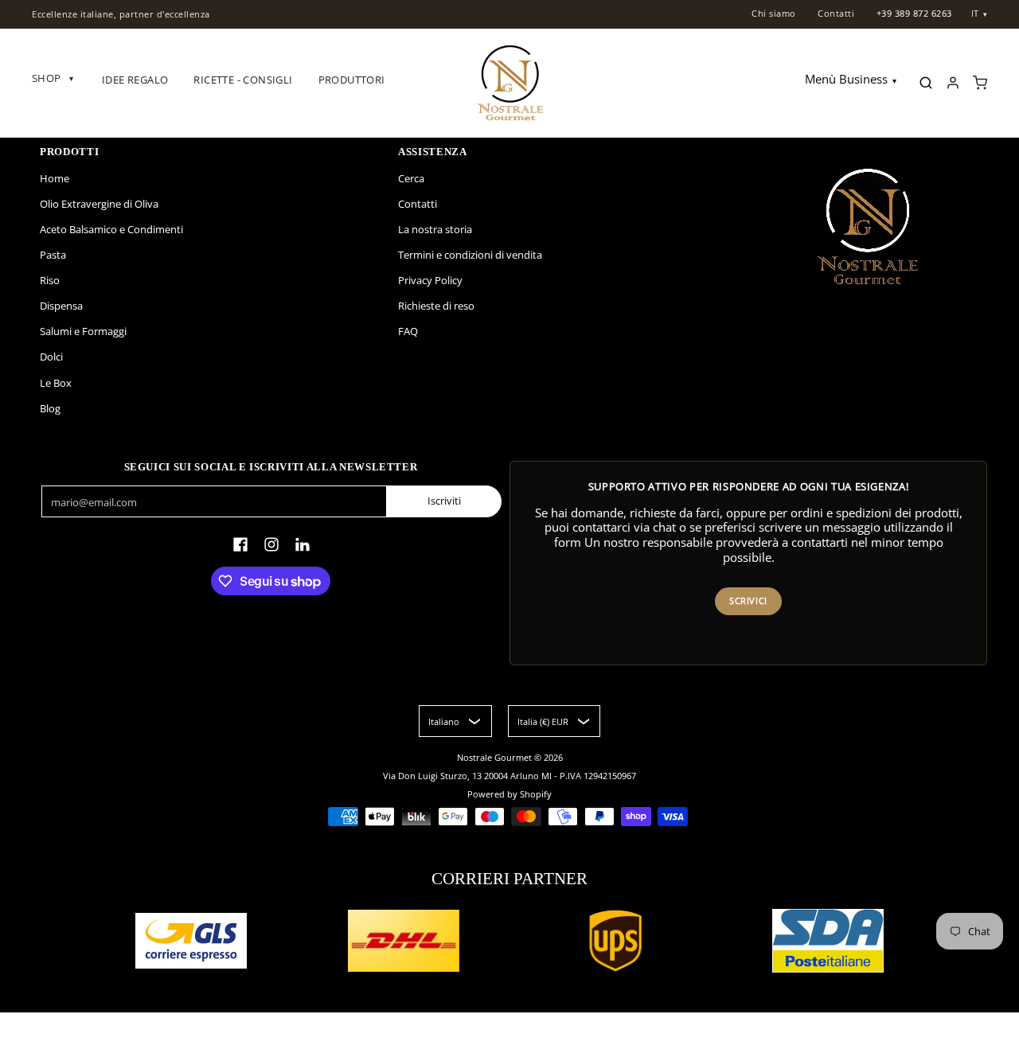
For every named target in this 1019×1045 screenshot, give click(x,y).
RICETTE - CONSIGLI (242, 79)
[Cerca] (926, 83)
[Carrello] (980, 83)
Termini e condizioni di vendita (470, 255)
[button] (240, 544)
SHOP (52, 78)
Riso (50, 280)
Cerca (411, 178)
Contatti (836, 13)
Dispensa (61, 305)
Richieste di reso (436, 305)
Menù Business (846, 79)
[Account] (953, 83)
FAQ (408, 331)
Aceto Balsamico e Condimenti (111, 229)
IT (975, 13)
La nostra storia (435, 229)
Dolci (51, 356)
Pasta (53, 255)
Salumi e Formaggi (83, 331)
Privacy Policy (430, 280)
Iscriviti (444, 500)
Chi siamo (774, 13)
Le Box (56, 383)
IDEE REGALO (135, 79)
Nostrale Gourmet (495, 757)
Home (54, 178)
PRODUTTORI (351, 79)
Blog (50, 408)
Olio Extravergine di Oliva (99, 204)
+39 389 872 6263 (914, 13)
